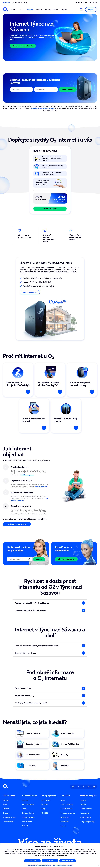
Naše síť (25, 826)
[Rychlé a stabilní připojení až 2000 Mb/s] (18, 380)
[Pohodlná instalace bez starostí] (34, 416)
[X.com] (83, 786)
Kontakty (83, 804)
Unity (43, 809)
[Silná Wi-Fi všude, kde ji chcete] (66, 416)
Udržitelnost (65, 817)
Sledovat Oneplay (81, 2)
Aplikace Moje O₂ (28, 804)
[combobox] (21, 89)
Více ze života (27, 821)
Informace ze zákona (68, 813)
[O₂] (5, 9)
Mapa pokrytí (84, 813)
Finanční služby (8, 821)
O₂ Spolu (6, 800)
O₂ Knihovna (93, 2)
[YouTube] (89, 786)
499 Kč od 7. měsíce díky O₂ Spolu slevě (58, 200)
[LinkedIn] (94, 786)
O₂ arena (44, 804)
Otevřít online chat (68, 559)
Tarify (5, 804)
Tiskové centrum (66, 809)
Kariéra (63, 826)
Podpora (83, 800)
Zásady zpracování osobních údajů (41, 108)
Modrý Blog (45, 813)
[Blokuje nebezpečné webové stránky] (82, 380)
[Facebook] (78, 786)
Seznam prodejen (86, 809)
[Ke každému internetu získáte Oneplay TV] (50, 380)
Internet (6, 809)
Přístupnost (65, 821)
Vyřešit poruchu (85, 817)
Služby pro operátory (87, 821)
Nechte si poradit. (41, 486)
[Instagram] (73, 786)
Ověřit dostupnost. (27, 475)
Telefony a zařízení (9, 817)
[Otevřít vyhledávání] (81, 9)
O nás (63, 800)
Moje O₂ (25, 800)
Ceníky (24, 809)
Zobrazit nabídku (67, 89)
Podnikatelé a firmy (21, 2)
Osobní (7, 2)
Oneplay (6, 813)
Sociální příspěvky (28, 817)
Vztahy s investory (67, 804)
